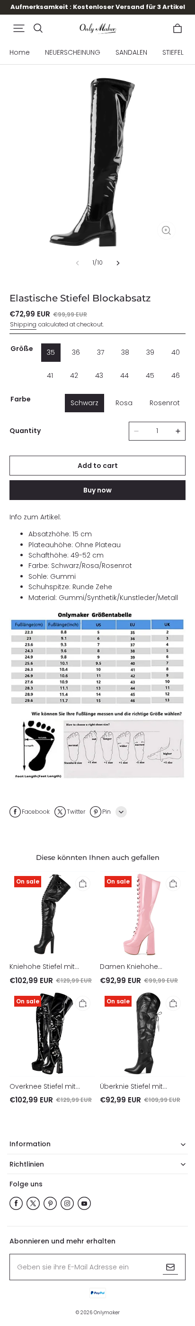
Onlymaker (107, 1312)
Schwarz (84, 403)
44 (124, 375)
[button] (18, 28)
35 (51, 352)
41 (50, 375)
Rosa (124, 403)
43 (99, 375)
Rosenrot (165, 403)
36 (76, 352)
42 (74, 375)
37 (100, 352)
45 (150, 375)
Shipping (23, 324)
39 (150, 352)
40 (175, 352)
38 (125, 352)
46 (175, 375)
